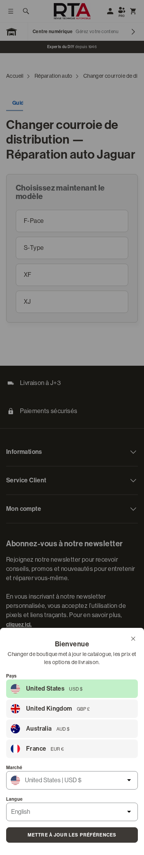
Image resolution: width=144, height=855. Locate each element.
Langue (14, 799)
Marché (14, 767)
